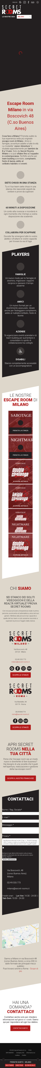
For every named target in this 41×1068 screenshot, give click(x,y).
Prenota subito (27, 79)
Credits (24, 1055)
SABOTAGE (19, 1065)
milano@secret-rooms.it (21, 662)
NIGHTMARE (10, 1065)
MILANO (21, 17)
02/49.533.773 (14, 882)
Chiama (11, 79)
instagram (24, 2)
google (20, 2)
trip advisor (32, 2)
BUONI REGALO (30, 1065)
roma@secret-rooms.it (20, 714)
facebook (28, 2)
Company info (20, 1052)
